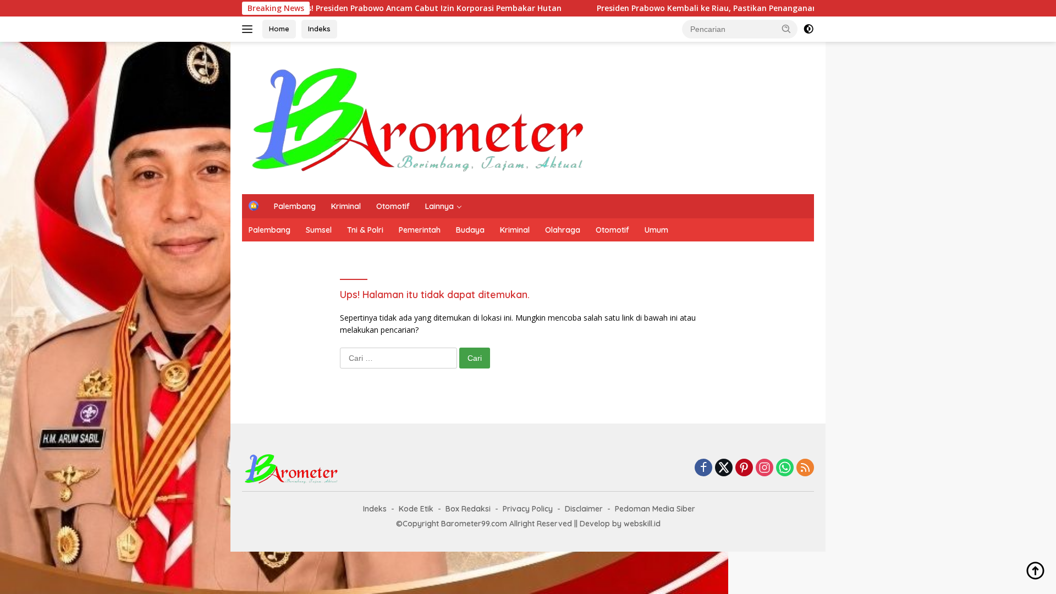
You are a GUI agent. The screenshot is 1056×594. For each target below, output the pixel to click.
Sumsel (319, 230)
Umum (656, 230)
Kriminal (346, 206)
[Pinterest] (744, 468)
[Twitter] (724, 468)
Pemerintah (420, 230)
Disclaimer (584, 509)
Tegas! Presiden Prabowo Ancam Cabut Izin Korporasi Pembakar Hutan (388, 8)
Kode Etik (416, 509)
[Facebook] (703, 468)
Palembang (295, 206)
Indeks (319, 28)
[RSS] (805, 468)
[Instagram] (764, 468)
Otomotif (393, 206)
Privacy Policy (528, 509)
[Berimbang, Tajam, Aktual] (419, 117)
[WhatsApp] (785, 468)
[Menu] (249, 29)
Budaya (470, 230)
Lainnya (439, 206)
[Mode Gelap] (808, 29)
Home (279, 28)
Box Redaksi (468, 509)
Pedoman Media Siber (655, 509)
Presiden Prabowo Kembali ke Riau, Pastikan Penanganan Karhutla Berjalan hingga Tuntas (735, 8)
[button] (787, 28)
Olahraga (562, 230)
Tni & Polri (365, 230)
